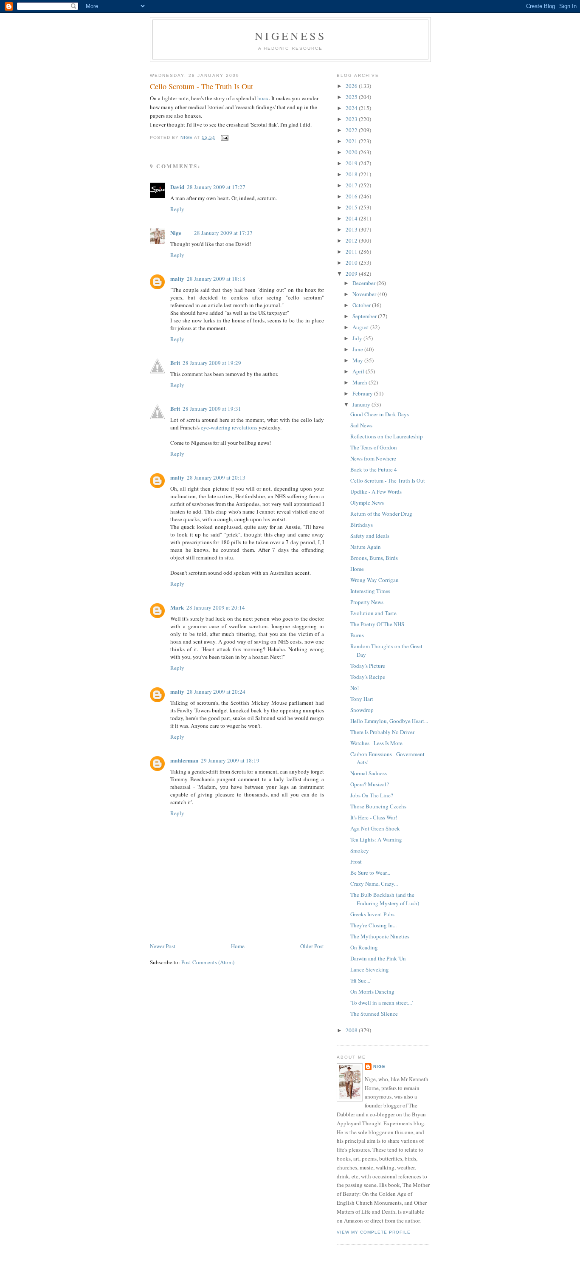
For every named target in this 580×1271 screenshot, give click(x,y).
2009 (352, 273)
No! (354, 688)
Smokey (359, 850)
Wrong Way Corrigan (374, 580)
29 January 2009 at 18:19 (230, 760)
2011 (352, 251)
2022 (352, 130)
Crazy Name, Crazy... (374, 883)
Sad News (361, 425)
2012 (352, 240)
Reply (177, 209)
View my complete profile (374, 1232)
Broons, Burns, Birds (374, 558)
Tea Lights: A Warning (376, 839)
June (358, 349)
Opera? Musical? (369, 784)
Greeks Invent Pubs (372, 914)
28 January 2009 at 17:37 (223, 233)
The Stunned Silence (374, 1013)
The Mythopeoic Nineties (379, 936)
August (361, 327)
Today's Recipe (367, 677)
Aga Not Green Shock (375, 828)
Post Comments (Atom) (207, 962)
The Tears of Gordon (373, 447)
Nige (175, 233)
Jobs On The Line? (371, 795)
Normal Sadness (368, 773)
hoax (263, 98)
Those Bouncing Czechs (378, 806)
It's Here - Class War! (373, 817)
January (362, 404)
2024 (352, 108)
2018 (352, 174)
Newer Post (162, 946)
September (365, 316)
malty (177, 278)
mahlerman (184, 760)
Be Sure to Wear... (370, 872)
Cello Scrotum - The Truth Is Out (387, 480)
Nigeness (290, 35)
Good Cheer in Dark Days (379, 414)
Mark (177, 607)
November (364, 294)
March (360, 382)
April (359, 371)
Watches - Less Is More (376, 743)
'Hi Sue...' (360, 980)
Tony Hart (361, 699)
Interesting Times (370, 591)
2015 (352, 207)
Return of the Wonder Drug (381, 513)
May (358, 360)
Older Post (312, 946)
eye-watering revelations (229, 427)
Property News (366, 602)
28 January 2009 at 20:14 (215, 607)
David (177, 187)
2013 (352, 229)
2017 (352, 185)
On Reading (364, 947)
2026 (352, 86)
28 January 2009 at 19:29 (212, 363)
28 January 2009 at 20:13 (216, 477)
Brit (175, 363)
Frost (356, 861)
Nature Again (365, 547)
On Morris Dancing (372, 991)
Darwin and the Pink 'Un (378, 958)
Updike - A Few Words (376, 491)
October (362, 305)
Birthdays (361, 524)
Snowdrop (362, 710)
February (363, 393)
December (364, 283)
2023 (352, 119)
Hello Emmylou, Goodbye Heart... (389, 721)
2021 (352, 141)
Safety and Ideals (369, 535)
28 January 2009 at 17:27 (216, 187)
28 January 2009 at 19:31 (212, 408)
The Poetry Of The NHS (377, 624)
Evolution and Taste (373, 613)
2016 (352, 196)
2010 (352, 262)
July (357, 338)
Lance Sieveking (369, 969)
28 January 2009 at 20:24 (216, 691)
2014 (352, 218)
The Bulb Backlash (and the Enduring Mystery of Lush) (384, 899)
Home (238, 946)
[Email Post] (224, 137)
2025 (352, 97)
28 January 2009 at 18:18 (216, 278)
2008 (352, 1030)
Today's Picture (367, 665)
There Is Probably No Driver (382, 732)
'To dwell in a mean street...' (381, 1002)
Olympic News (367, 502)
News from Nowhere (373, 458)
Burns (357, 635)
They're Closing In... (373, 925)
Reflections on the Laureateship (386, 436)
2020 (352, 152)
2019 (352, 163)
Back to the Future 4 (373, 469)
